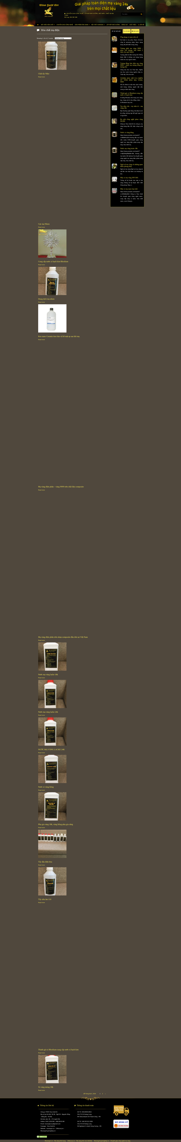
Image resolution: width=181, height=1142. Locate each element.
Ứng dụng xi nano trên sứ (129, 37)
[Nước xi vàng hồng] (114, 134)
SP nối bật (117, 31)
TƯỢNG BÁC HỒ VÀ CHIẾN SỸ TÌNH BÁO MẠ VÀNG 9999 (131, 80)
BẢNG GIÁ (125, 24)
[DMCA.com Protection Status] (42, 1136)
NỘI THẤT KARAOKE (97, 24)
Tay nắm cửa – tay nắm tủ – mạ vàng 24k (131, 107)
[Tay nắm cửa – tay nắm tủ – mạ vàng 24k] (114, 108)
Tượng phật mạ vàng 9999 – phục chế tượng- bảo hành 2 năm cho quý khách (131, 50)
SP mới (127, 31)
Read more (41, 77)
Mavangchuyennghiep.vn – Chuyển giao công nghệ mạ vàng (112, 1141)
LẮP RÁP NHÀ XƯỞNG (113, 24)
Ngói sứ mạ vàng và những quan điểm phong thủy (131, 165)
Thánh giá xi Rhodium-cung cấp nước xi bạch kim (131, 94)
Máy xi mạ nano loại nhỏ (129, 189)
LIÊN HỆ (141, 24)
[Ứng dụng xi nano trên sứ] (114, 39)
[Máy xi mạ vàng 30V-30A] (114, 179)
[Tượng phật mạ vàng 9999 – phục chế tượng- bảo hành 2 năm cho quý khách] (114, 50)
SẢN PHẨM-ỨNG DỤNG (81, 24)
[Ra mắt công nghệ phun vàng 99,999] (114, 121)
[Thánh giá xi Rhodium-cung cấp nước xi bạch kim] (114, 95)
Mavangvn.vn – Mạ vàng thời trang (55, 1141)
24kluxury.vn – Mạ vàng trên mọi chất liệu (79, 1141)
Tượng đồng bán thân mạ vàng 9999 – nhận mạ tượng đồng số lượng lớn (131, 65)
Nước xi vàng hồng (127, 132)
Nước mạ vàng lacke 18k (129, 148)
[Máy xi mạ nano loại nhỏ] (114, 190)
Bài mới (136, 31)
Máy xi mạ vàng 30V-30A (129, 178)
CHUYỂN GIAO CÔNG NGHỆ (65, 24)
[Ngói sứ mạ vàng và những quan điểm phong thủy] (114, 166)
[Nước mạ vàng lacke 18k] (114, 150)
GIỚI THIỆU (132, 24)
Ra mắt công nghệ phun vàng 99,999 (131, 120)
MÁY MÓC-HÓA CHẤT (47, 24)
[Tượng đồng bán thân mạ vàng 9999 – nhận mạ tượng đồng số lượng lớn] (114, 65)
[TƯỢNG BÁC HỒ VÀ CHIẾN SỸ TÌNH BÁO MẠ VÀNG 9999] (114, 80)
